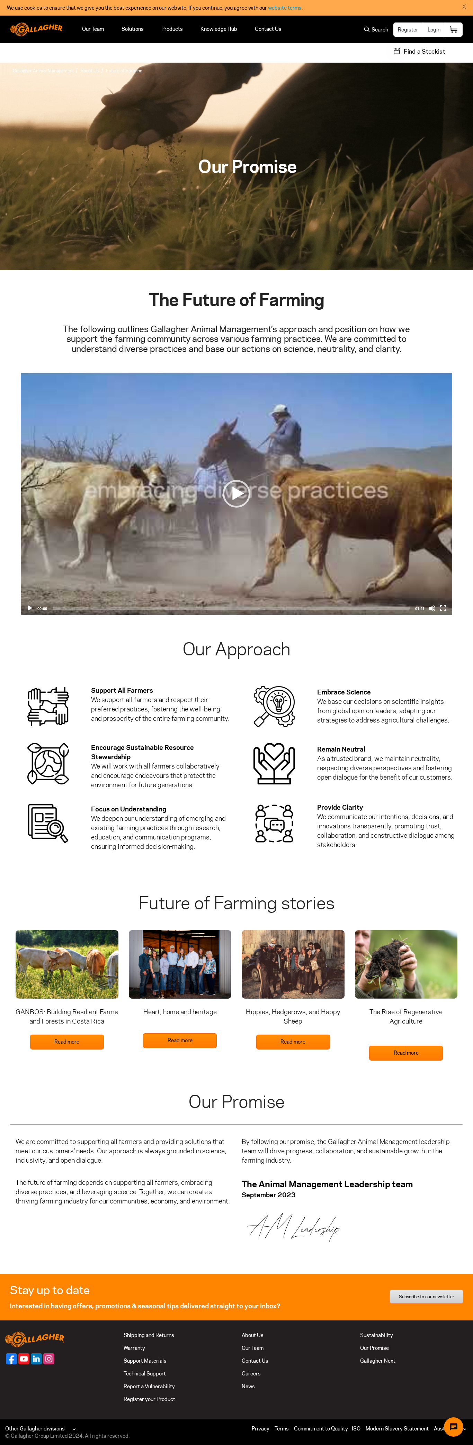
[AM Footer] (11, 1359)
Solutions (133, 29)
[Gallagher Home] (34, 1338)
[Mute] (432, 608)
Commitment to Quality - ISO (327, 1428)
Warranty (134, 1348)
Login (434, 29)
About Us (90, 70)
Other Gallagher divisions (35, 1428)
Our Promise (374, 1348)
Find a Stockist (424, 51)
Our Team (93, 29)
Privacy (260, 1428)
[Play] (236, 494)
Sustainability (376, 1335)
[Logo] (36, 29)
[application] (236, 494)
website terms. (285, 7)
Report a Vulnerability (149, 1386)
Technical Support (145, 1373)
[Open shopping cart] (454, 29)
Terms (282, 1428)
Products (172, 29)
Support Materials (145, 1360)
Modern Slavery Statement (397, 1428)
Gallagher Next (377, 1360)
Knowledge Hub (218, 29)
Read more (66, 1041)
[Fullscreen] (443, 608)
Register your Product (149, 1399)
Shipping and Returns (149, 1335)
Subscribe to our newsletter (426, 1296)
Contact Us (268, 29)
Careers (251, 1373)
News (248, 1386)
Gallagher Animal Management (43, 70)
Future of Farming (124, 70)
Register (408, 29)
